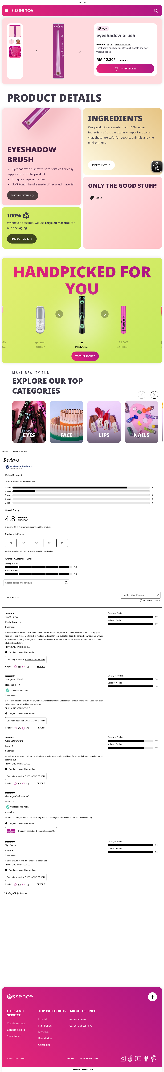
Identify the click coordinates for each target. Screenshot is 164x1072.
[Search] (156, 10)
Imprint (70, 1058)
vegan (104, 28)
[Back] (59, 314)
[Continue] (154, 395)
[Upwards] (152, 996)
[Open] (6, 10)
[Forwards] (105, 314)
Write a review (123, 44)
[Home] (22, 10)
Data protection (89, 1058)
